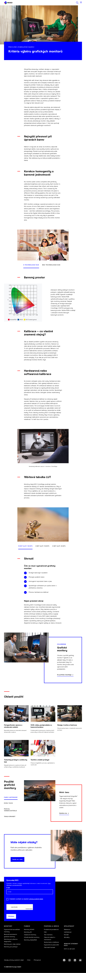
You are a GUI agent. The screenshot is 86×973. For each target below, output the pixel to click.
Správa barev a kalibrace (51, 942)
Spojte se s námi (17, 859)
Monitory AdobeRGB (30, 940)
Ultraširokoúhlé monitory (31, 937)
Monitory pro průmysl (10, 946)
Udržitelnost (67, 932)
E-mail (8, 887)
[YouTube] (80, 960)
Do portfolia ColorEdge (64, 674)
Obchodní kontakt (49, 947)
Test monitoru (48, 934)
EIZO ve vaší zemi (69, 949)
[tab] (32, 266)
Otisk (28, 960)
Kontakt (66, 934)
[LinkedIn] (75, 960)
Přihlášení (11, 916)
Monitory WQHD (29, 929)
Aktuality (66, 937)
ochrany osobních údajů (36, 899)
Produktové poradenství (51, 929)
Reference (67, 929)
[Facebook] (64, 960)
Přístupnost (37, 960)
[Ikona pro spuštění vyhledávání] (77, 2)
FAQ (45, 932)
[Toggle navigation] (81, 2)
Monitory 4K (28, 932)
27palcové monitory (30, 934)
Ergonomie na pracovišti (51, 944)
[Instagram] (69, 960)
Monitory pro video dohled (12, 944)
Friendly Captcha (29, 908)
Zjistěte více (63, 813)
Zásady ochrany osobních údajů (14, 960)
